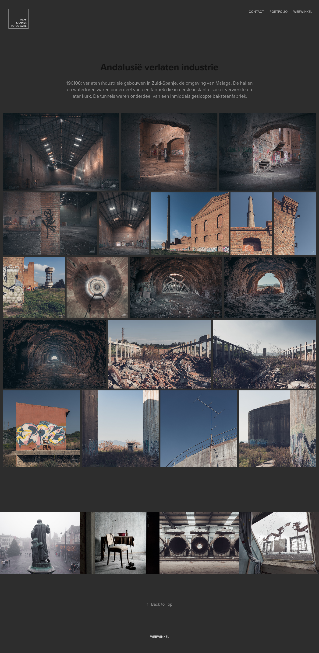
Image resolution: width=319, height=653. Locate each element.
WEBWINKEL (159, 636)
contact (256, 11)
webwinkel (302, 11)
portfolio (278, 11)
